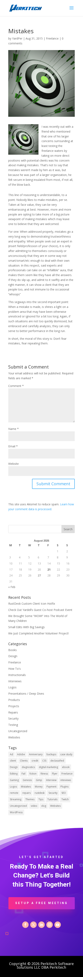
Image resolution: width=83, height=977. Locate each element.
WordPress (16, 812)
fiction (32, 773)
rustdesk (40, 793)
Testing (13, 725)
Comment (16, 386)
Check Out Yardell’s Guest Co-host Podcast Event (40, 610)
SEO (63, 793)
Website (13, 464)
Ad (11, 754)
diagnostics (28, 767)
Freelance (52, 38)
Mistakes (26, 786)
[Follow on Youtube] (57, 924)
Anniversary (36, 754)
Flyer (54, 773)
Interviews (15, 681)
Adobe (21, 754)
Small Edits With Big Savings (26, 627)
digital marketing (48, 767)
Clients (24, 760)
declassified (57, 760)
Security (13, 718)
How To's (14, 669)
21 (49, 569)
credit (35, 760)
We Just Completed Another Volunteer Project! (38, 633)
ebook (66, 767)
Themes (29, 799)
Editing (14, 773)
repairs (26, 793)
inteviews (65, 780)
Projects (13, 706)
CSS (44, 760)
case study (66, 754)
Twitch (65, 799)
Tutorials (52, 799)
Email (13, 446)
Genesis (27, 780)
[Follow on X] (33, 924)
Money (39, 786)
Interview (51, 780)
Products (14, 700)
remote (14, 793)
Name (13, 429)
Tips (40, 799)
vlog (43, 806)
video (34, 806)
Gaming (14, 780)
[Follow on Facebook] (25, 924)
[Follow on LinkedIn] (41, 924)
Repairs (13, 712)
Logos (12, 687)
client (13, 760)
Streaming (15, 799)
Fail (23, 773)
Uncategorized (17, 731)
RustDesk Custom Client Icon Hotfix (31, 603)
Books (12, 650)
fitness (44, 773)
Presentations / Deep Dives (26, 693)
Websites (14, 737)
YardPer (17, 38)
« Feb (11, 587)
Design (12, 656)
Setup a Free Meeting (41, 903)
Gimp (39, 780)
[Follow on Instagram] (49, 924)
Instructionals (17, 675)
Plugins (64, 786)
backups (51, 754)
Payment (51, 786)
